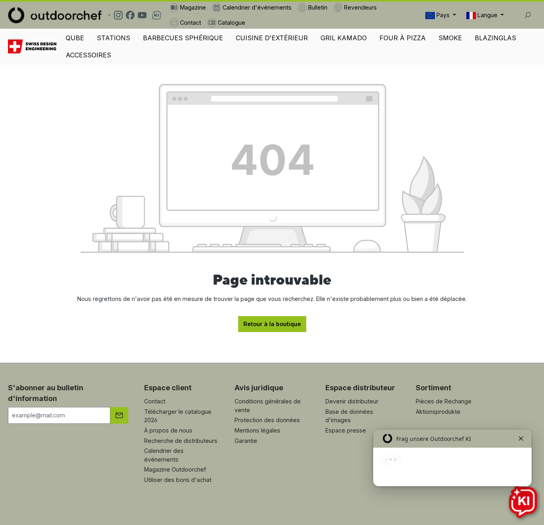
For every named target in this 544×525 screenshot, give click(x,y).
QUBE (75, 38)
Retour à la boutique (272, 324)
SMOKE (450, 38)
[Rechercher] (527, 15)
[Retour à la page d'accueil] (55, 15)
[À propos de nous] (33, 46)
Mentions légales (257, 430)
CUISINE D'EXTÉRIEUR (272, 38)
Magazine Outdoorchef (175, 469)
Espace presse (345, 430)
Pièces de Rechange (444, 401)
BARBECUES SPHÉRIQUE (183, 38)
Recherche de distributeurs (180, 440)
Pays (443, 15)
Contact (154, 401)
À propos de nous (168, 430)
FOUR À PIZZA (403, 38)
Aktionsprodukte (438, 411)
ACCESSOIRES (88, 55)
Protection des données (267, 420)
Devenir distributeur (351, 401)
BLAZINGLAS (495, 38)
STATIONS (113, 38)
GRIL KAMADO (344, 38)
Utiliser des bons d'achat (177, 479)
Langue (487, 15)
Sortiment (433, 387)
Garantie (246, 440)
